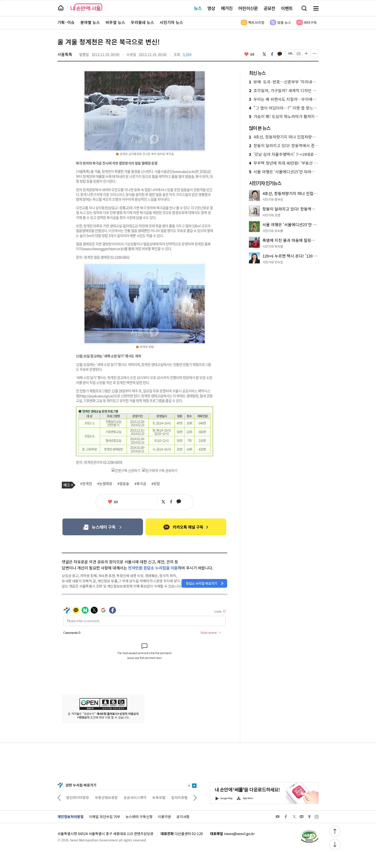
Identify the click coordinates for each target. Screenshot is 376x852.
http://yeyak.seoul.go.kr (96, 395)
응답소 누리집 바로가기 (201, 583)
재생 (194, 785)
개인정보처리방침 (70, 816)
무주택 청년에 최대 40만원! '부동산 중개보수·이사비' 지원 (284, 163)
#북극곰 (140, 484)
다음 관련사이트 (195, 797)
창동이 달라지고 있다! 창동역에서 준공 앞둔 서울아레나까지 (284, 145)
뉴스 (198, 8)
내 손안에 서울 (86, 7)
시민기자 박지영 (272, 246)
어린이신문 (248, 8)
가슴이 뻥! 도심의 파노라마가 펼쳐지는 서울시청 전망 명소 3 (284, 116)
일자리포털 (179, 797)
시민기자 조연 (271, 215)
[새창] (102, 527)
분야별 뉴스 (90, 22)
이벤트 (287, 8)
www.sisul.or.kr (184, 171)
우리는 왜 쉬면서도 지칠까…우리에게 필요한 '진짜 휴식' (284, 99)
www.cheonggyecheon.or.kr (103, 248)
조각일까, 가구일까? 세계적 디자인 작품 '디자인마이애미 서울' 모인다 (284, 90)
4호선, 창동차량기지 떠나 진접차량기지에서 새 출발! (284, 137)
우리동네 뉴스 (142, 22)
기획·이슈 (66, 22)
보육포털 (158, 797)
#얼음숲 (123, 484)
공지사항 (183, 816)
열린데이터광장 (77, 797)
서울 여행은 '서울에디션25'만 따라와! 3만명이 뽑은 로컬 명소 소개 (284, 172)
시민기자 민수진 (272, 262)
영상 (211, 8)
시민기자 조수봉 (272, 231)
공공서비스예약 (135, 797)
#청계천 (86, 484)
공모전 (269, 8)
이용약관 (164, 816)
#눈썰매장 (104, 484)
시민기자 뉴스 (171, 22)
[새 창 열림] (309, 831)
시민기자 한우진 (272, 199)
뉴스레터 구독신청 (139, 816)
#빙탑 (155, 484)
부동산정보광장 (106, 797)
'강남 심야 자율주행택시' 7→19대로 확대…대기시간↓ (284, 154)
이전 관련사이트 (59, 797)
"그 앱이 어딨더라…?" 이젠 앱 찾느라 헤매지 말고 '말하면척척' (284, 108)
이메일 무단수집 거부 (104, 816)
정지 (189, 785)
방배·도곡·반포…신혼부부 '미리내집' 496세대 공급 (284, 82)
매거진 (227, 8)
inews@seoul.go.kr (239, 833)
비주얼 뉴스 (115, 22)
